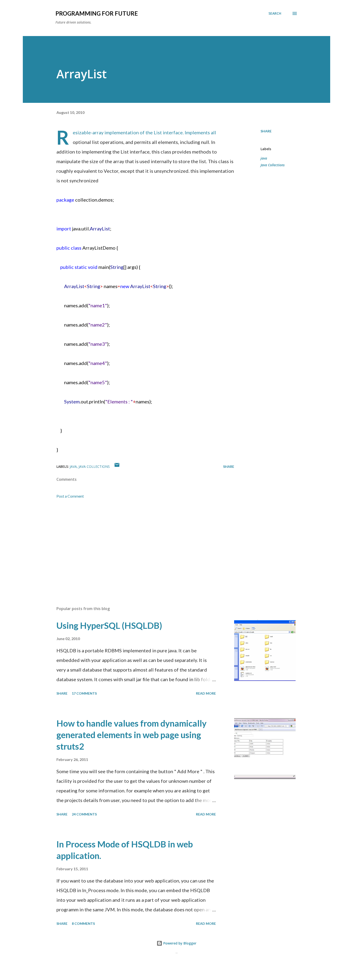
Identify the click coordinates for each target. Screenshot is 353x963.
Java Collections (273, 165)
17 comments (84, 693)
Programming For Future (96, 13)
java (264, 158)
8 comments (83, 923)
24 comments (84, 814)
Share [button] (266, 131)
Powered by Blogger (179, 943)
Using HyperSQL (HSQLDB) (109, 625)
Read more (206, 693)
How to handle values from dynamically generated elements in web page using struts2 (131, 735)
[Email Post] (117, 466)
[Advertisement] (137, 546)
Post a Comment (70, 496)
